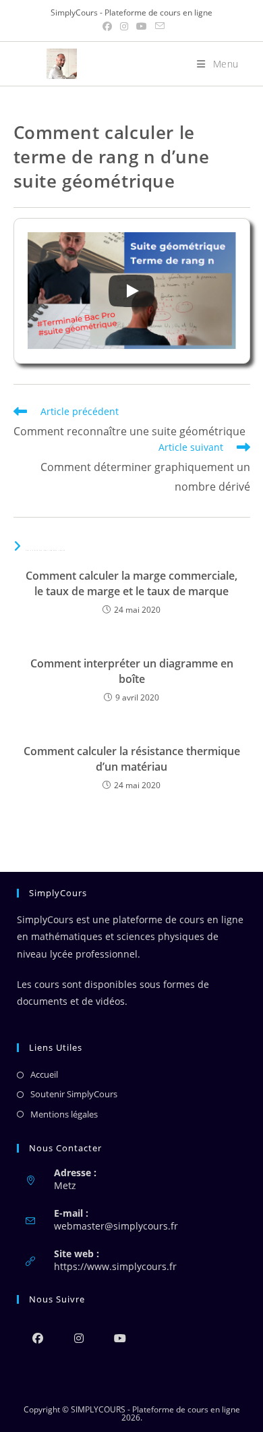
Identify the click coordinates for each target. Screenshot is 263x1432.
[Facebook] (37, 1337)
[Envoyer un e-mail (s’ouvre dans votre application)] (158, 26)
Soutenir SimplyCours (73, 1094)
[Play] (131, 291)
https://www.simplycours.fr (115, 1266)
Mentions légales (64, 1114)
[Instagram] (78, 1337)
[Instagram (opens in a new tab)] (124, 26)
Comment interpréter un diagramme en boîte (131, 671)
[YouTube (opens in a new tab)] (141, 26)
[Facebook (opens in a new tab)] (107, 26)
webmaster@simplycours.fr (116, 1225)
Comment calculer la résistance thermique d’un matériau (132, 758)
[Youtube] (119, 1337)
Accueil (44, 1074)
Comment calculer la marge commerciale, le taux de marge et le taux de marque (131, 583)
